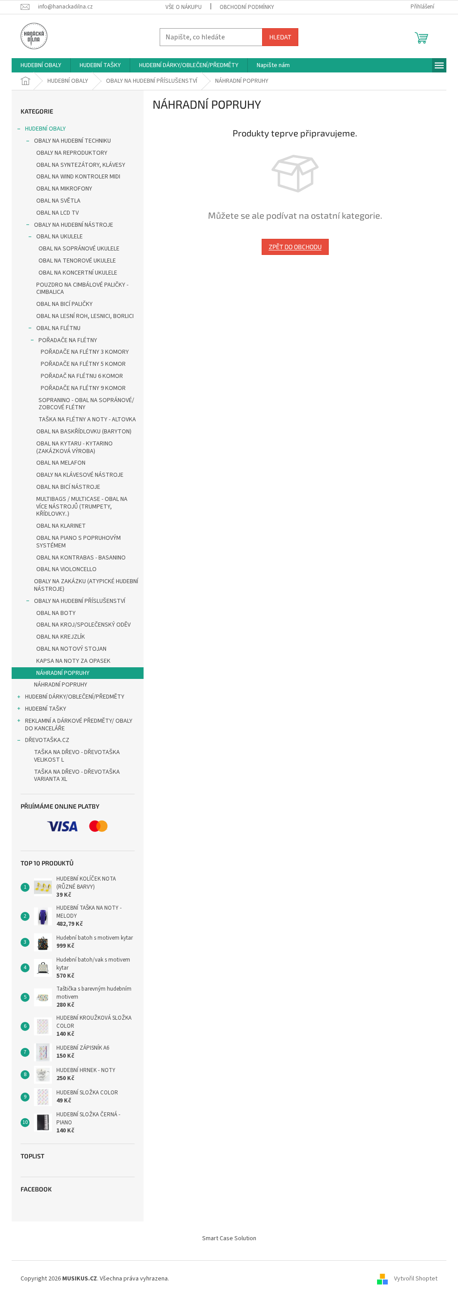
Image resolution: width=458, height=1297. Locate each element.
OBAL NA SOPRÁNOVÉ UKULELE (78, 248)
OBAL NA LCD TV (57, 212)
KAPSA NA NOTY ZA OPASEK (73, 661)
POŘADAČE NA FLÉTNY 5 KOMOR (83, 364)
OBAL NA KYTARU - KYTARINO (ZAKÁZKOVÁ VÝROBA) (74, 447)
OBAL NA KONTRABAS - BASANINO (81, 557)
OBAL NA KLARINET (61, 525)
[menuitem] (41, 65)
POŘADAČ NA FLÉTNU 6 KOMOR (82, 376)
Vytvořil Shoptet (415, 1278)
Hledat (280, 37)
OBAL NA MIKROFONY (64, 188)
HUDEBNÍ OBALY (45, 128)
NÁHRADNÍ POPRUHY (62, 673)
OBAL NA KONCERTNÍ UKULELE (77, 272)
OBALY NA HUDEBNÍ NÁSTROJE (73, 224)
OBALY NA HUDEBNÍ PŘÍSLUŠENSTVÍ (79, 601)
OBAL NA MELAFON (60, 462)
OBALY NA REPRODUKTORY (71, 152)
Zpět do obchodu (295, 246)
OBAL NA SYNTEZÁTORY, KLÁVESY (80, 165)
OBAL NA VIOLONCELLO (66, 569)
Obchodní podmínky (247, 7)
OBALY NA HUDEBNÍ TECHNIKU (72, 140)
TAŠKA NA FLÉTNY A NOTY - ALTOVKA (87, 419)
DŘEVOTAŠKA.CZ (47, 740)
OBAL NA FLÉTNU (58, 328)
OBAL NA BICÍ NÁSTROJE (68, 487)
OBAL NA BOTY (56, 613)
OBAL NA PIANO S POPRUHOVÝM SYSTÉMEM (78, 542)
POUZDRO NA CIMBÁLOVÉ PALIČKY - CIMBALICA (82, 288)
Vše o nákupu (183, 7)
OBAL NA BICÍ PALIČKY (64, 304)
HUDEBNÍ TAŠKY (45, 708)
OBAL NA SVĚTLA (58, 200)
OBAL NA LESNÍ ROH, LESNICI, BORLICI (85, 316)
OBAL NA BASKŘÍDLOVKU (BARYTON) (83, 431)
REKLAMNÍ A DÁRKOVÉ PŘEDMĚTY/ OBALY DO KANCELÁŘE (78, 724)
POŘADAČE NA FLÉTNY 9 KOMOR (83, 388)
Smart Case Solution (229, 1238)
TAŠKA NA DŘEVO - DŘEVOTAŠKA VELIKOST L (77, 756)
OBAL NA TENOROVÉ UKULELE (77, 260)
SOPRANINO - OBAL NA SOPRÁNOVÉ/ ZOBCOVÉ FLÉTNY (86, 404)
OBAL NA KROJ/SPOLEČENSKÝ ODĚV (83, 624)
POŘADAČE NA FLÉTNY (67, 340)
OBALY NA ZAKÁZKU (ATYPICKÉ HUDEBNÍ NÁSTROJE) (86, 585)
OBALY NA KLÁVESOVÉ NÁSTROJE (79, 474)
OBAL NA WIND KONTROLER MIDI (78, 176)
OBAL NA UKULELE (59, 236)
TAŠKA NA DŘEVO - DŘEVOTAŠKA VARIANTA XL (77, 775)
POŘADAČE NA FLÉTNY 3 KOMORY (85, 352)
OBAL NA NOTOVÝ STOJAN (71, 648)
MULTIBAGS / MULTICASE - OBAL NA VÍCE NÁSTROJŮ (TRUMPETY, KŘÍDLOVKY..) (81, 507)
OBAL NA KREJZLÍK (60, 636)
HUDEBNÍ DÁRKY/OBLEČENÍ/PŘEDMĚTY (74, 696)
